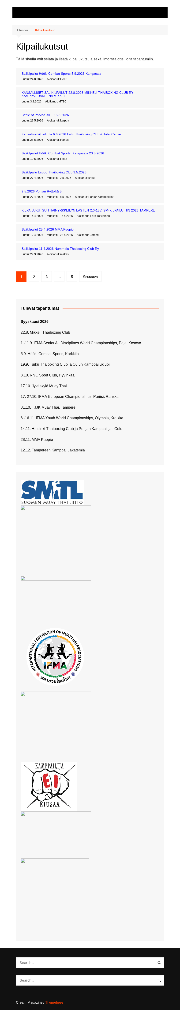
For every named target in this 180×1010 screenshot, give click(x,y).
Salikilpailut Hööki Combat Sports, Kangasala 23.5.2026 (63, 153)
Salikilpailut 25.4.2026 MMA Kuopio (48, 229)
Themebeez (54, 1002)
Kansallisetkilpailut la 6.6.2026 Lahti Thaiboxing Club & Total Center (71, 134)
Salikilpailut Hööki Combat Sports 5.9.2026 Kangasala (61, 73)
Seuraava (90, 277)
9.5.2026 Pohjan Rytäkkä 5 (42, 191)
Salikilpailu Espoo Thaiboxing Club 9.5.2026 (54, 172)
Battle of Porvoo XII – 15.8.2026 (45, 115)
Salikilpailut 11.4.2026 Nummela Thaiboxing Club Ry (60, 249)
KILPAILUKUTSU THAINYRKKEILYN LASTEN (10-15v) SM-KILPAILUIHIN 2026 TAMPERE (88, 210)
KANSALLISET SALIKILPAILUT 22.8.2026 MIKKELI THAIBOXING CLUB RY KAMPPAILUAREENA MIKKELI (77, 94)
